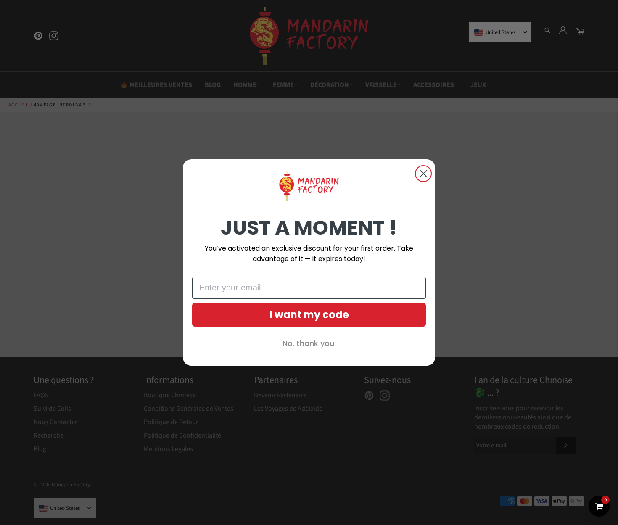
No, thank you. (309, 343)
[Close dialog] (423, 174)
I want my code (309, 315)
